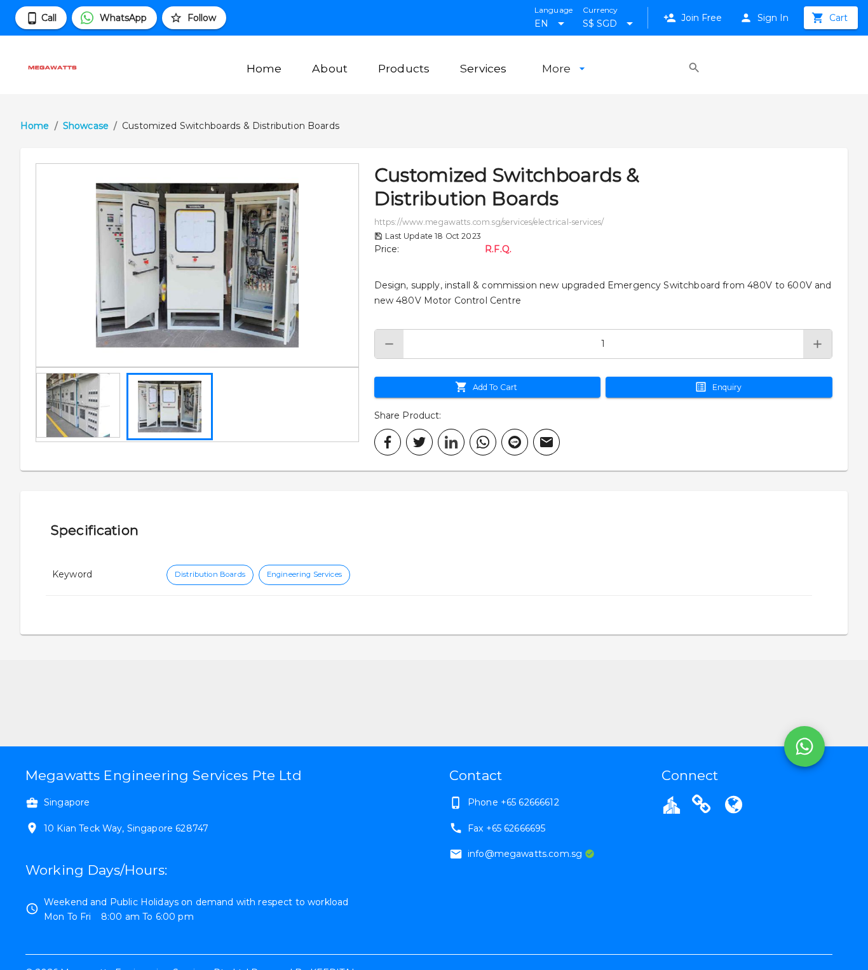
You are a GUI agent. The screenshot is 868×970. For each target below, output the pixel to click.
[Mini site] (733, 806)
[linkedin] (451, 442)
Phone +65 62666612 (513, 802)
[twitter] (419, 442)
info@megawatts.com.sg (525, 853)
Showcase (86, 125)
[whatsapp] (483, 442)
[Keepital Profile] (671, 804)
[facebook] (387, 442)
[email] (546, 442)
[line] (514, 442)
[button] (197, 265)
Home (35, 125)
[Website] (701, 806)
